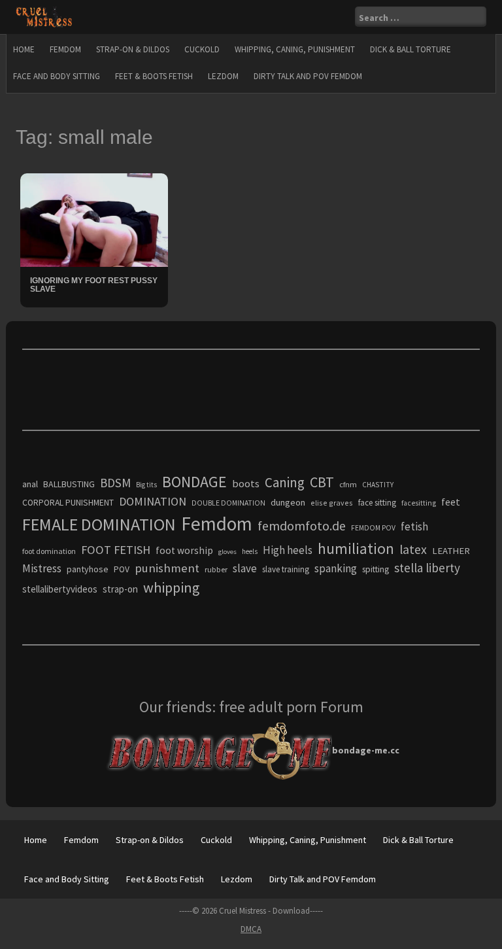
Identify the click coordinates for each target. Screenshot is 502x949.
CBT (322, 482)
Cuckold (202, 49)
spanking (335, 568)
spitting (375, 569)
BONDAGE (194, 482)
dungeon (288, 502)
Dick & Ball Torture (410, 49)
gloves (227, 551)
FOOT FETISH (115, 549)
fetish (414, 526)
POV (121, 569)
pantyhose (88, 569)
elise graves (331, 503)
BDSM (115, 483)
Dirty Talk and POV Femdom (308, 76)
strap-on (120, 589)
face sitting (377, 502)
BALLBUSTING (69, 484)
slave (245, 568)
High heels (287, 550)
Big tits (146, 484)
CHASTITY (377, 484)
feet (450, 501)
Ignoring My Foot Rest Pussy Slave (94, 285)
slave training (285, 569)
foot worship (184, 550)
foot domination (49, 551)
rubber (216, 569)
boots (245, 483)
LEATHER (451, 551)
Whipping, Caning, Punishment (295, 49)
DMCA (251, 929)
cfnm (348, 484)
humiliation (356, 548)
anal (30, 484)
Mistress (41, 568)
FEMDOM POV (373, 527)
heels (250, 551)
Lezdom (223, 76)
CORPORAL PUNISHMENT (68, 502)
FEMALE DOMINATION (99, 524)
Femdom (65, 49)
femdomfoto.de (302, 526)
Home (24, 49)
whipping (171, 587)
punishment (167, 568)
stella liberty (427, 568)
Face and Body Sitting (56, 76)
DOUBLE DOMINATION (228, 503)
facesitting (418, 503)
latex (413, 549)
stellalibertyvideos (59, 589)
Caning (285, 482)
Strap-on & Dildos (132, 49)
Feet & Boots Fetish (154, 76)
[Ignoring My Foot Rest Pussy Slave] (94, 219)
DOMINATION (152, 501)
